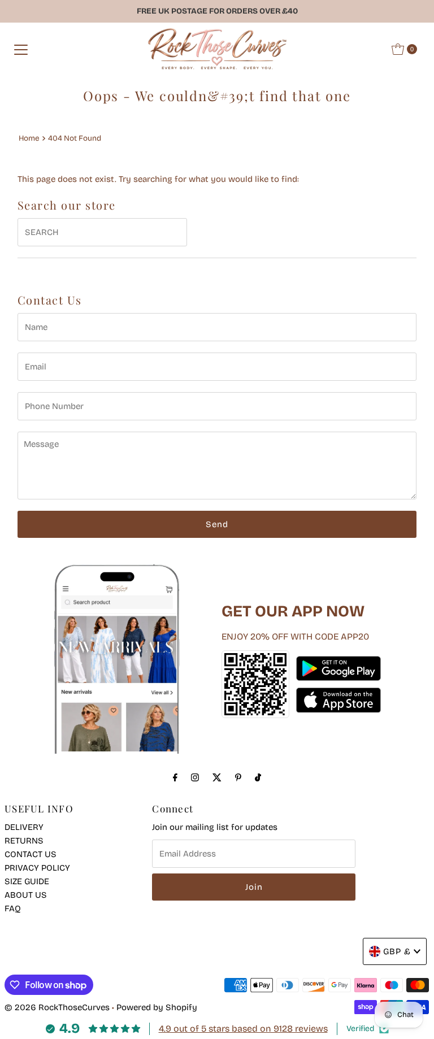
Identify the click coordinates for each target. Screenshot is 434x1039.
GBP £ (397, 951)
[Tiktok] (258, 777)
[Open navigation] (21, 49)
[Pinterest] (238, 777)
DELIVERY (24, 827)
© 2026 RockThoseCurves (57, 1007)
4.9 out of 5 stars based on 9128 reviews (243, 1028)
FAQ (13, 908)
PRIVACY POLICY (37, 868)
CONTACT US (31, 854)
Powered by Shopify (156, 1007)
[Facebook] (175, 777)
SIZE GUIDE (27, 881)
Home (29, 138)
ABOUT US (26, 895)
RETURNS (24, 841)
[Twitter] (217, 777)
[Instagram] (195, 777)
